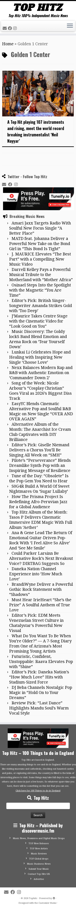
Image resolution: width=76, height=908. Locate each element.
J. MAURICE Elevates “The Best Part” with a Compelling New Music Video (40, 259)
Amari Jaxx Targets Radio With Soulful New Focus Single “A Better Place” (40, 228)
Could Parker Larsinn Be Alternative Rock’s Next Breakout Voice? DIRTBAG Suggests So (41, 558)
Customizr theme (48, 903)
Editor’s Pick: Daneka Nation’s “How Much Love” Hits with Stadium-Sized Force (39, 677)
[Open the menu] (70, 26)
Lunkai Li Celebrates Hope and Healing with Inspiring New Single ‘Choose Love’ (40, 357)
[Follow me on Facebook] (10, 28)
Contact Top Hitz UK (39, 874)
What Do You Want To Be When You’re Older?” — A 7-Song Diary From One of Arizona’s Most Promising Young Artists (40, 643)
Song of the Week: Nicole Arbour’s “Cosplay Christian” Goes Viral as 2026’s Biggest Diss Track (40, 391)
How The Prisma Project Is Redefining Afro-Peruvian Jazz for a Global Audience (38, 501)
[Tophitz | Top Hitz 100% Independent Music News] (38, 7)
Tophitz (33, 898)
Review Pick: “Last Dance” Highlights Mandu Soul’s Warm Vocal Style (39, 708)
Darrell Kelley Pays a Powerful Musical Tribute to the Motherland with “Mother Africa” (41, 274)
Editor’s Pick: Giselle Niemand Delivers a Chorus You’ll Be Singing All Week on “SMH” (39, 449)
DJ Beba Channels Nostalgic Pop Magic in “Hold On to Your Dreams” (40, 692)
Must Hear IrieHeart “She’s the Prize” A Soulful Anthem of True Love (40, 604)
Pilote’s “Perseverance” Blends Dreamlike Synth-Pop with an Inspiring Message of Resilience (40, 465)
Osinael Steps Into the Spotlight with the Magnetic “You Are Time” (40, 290)
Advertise (39, 879)
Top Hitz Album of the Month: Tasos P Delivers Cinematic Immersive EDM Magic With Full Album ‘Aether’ (40, 520)
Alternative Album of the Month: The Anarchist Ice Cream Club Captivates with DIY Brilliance (40, 432)
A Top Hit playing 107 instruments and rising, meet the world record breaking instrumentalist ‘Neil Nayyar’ (35, 131)
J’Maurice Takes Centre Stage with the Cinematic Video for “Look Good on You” (38, 321)
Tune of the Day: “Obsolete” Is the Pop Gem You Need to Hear (39, 478)
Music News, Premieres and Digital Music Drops (39, 838)
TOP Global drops (38, 858)
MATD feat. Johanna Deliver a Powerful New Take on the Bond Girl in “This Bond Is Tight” (39, 243)
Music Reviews (39, 853)
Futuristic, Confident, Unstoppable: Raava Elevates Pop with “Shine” (41, 661)
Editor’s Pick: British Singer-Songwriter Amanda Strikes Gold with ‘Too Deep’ (40, 305)
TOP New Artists (39, 848)
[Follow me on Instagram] (15, 28)
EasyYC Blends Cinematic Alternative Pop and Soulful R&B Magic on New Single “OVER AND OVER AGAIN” (41, 411)
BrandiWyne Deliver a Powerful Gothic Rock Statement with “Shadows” (41, 589)
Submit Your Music (39, 869)
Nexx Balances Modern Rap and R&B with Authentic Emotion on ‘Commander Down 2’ (41, 372)
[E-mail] (5, 28)
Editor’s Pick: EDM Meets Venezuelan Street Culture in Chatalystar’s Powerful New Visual (36, 623)
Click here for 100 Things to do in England (38, 790)
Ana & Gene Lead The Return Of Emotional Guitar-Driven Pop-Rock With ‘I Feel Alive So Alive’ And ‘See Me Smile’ (40, 540)
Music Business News (39, 864)
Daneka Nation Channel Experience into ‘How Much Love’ (35, 573)
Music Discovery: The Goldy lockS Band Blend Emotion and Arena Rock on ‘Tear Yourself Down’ (38, 339)
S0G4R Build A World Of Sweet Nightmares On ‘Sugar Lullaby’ (39, 489)
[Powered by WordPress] (53, 897)
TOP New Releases (39, 843)
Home (8, 43)
